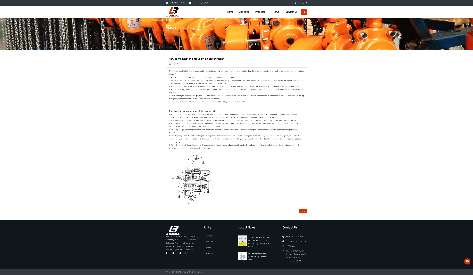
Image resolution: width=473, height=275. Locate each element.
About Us (244, 12)
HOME (168, 37)
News (276, 12)
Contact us (211, 253)
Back (303, 211)
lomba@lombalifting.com (179, 3)
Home (230, 12)
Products (260, 12)
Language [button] (300, 3)
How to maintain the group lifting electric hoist (199, 37)
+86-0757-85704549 (200, 3)
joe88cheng (291, 246)
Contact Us (291, 12)
